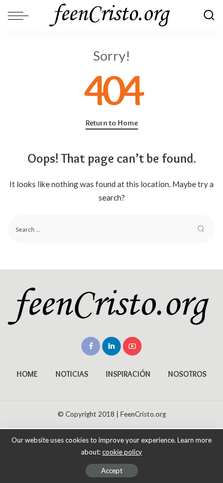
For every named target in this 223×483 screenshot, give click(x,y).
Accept (111, 470)
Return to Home (112, 122)
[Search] (209, 15)
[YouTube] (132, 346)
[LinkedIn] (111, 346)
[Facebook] (90, 346)
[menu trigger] (21, 15)
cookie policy (122, 452)
